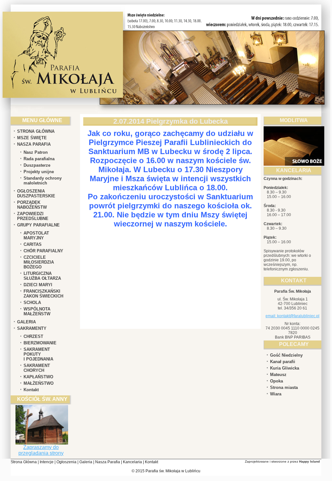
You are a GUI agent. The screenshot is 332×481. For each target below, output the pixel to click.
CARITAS (33, 244)
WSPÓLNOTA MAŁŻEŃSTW (37, 311)
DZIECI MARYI (38, 284)
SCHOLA (32, 302)
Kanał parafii (282, 361)
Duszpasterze (37, 165)
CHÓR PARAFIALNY (43, 250)
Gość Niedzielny (286, 355)
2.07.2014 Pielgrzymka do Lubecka (170, 121)
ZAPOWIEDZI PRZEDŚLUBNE (32, 216)
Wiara (275, 394)
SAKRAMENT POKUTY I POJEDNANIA (38, 354)
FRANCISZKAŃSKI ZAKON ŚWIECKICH (43, 293)
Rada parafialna (39, 158)
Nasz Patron (36, 152)
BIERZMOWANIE (40, 342)
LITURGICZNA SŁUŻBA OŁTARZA (42, 276)
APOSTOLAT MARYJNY (36, 235)
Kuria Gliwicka (284, 368)
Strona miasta (284, 387)
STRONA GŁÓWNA (36, 131)
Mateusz (278, 374)
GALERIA (26, 321)
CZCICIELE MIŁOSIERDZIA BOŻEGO (39, 262)
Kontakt (31, 389)
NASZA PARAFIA (34, 144)
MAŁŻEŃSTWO (39, 383)
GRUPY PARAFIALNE (38, 225)
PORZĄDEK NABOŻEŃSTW (32, 205)
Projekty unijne (39, 171)
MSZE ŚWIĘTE (32, 137)
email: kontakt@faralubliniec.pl (292, 316)
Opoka (276, 381)
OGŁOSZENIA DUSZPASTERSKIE (36, 193)
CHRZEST (33, 336)
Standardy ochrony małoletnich (43, 180)
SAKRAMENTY (31, 328)
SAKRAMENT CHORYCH (37, 368)
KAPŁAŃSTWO (38, 376)
